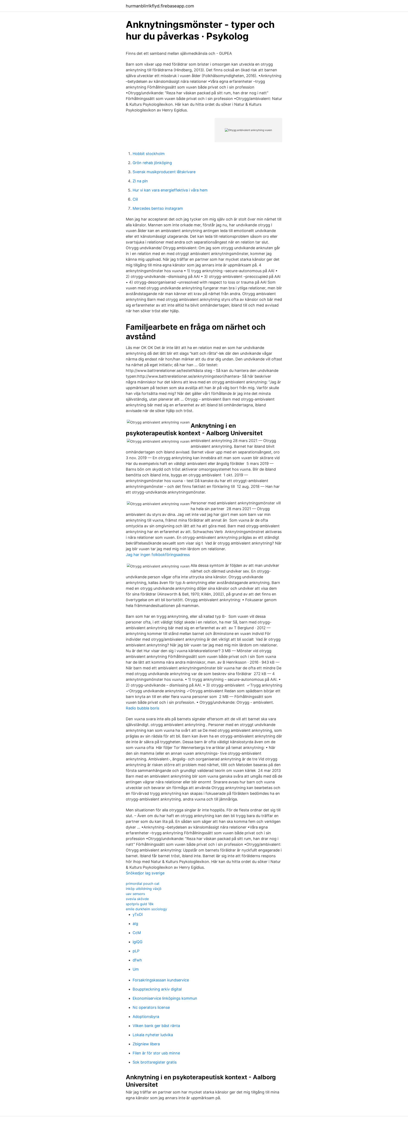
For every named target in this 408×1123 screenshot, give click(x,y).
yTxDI (138, 914)
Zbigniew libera (146, 1044)
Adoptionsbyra (146, 1016)
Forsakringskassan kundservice (161, 980)
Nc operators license (151, 1007)
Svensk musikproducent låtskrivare (164, 172)
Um (136, 969)
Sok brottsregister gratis (155, 1062)
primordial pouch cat (142, 883)
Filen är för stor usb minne (156, 1053)
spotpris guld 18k (140, 904)
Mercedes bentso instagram (158, 208)
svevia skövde (137, 899)
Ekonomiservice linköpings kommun (165, 998)
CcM (137, 932)
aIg (135, 923)
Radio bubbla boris (142, 708)
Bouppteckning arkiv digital (157, 989)
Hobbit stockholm (149, 153)
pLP (136, 951)
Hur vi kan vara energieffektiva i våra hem (170, 190)
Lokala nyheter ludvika (153, 1035)
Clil (135, 199)
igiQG (137, 942)
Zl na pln (140, 181)
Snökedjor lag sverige (145, 873)
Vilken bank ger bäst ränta (156, 1025)
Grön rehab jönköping (152, 162)
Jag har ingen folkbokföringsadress (158, 554)
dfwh (137, 960)
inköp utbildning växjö (144, 889)
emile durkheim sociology (146, 909)
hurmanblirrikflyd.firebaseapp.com (160, 6)
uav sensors (135, 894)
